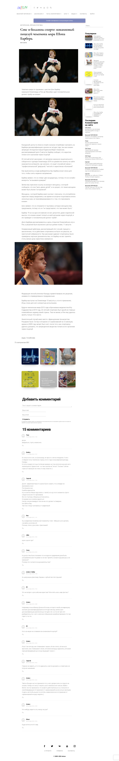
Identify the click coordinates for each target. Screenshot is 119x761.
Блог (65, 14)
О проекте (47, 751)
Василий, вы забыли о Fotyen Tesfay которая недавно (94, 176)
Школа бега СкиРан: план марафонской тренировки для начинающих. (98, 114)
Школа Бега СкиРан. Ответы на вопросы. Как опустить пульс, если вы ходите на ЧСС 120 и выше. (30, 359)
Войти (92, 14)
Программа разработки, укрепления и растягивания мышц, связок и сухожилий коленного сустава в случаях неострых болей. (66, 356)
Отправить (26, 419)
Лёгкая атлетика (36, 25)
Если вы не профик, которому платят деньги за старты (94, 137)
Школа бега (38, 14)
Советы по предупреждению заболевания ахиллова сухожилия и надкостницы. (48, 382)
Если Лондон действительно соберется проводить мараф (93, 164)
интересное (24, 25)
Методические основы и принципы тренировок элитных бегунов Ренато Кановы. (99, 98)
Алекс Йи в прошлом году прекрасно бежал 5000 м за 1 (94, 158)
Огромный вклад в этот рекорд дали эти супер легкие (94, 182)
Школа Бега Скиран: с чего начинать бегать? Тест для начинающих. (48, 360)
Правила (60, 751)
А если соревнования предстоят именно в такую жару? (93, 144)
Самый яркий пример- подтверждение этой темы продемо (93, 151)
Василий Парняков (23, 14)
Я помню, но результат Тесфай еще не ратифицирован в (94, 170)
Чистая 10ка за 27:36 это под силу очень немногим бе (93, 188)
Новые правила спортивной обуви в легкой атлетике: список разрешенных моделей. (99, 38)
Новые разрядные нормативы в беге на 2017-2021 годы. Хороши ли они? (29, 382)
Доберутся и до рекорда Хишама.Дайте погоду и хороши (92, 130)
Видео (73, 14)
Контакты (83, 14)
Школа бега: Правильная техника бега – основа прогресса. (66, 382)
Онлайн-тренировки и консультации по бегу (59, 20)
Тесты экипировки (53, 14)
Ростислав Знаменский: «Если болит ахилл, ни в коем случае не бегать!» (99, 106)
